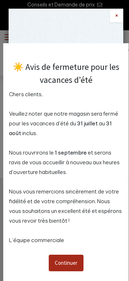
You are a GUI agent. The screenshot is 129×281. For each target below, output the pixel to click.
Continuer (66, 262)
